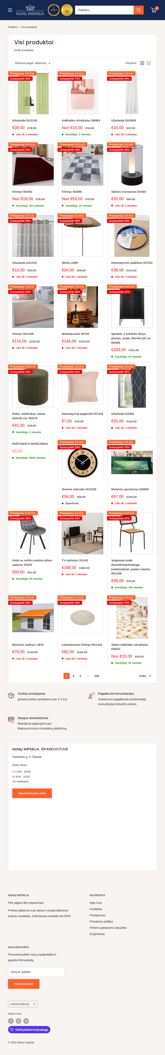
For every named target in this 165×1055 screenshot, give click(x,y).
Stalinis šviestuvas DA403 (128, 191)
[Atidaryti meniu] (10, 10)
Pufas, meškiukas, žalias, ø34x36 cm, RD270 (29, 416)
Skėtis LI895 (70, 262)
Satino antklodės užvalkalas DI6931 (129, 647)
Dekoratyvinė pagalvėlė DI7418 (82, 413)
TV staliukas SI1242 (75, 560)
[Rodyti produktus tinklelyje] (142, 63)
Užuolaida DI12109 (24, 120)
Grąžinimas (97, 934)
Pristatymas (97, 915)
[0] (153, 10)
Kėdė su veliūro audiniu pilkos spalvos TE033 (32, 562)
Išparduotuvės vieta (32, 793)
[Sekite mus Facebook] (11, 1021)
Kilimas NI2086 (72, 191)
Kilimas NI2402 (22, 191)
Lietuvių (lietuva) (19, 1003)
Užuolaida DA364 (122, 413)
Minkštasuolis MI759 (75, 333)
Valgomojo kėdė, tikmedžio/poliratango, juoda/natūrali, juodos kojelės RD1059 (130, 567)
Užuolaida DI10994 (123, 120)
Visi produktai (29, 27)
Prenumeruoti (23, 984)
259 (96, 675)
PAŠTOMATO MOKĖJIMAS (30, 443)
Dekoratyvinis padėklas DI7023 (132, 262)
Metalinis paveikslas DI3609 (130, 489)
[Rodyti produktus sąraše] (149, 63)
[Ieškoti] (139, 10)
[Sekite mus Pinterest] (26, 1021)
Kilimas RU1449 (23, 333)
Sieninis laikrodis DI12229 (79, 489)
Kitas (142, 675)
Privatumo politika (101, 921)
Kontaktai (96, 909)
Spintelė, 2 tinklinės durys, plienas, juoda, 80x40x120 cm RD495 (131, 338)
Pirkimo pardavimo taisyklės (108, 927)
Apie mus (96, 902)
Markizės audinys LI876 (28, 644)
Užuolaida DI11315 (24, 262)
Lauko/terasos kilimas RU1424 (82, 644)
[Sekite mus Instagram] (18, 1021)
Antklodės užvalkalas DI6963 (81, 120)
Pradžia (12, 27)
